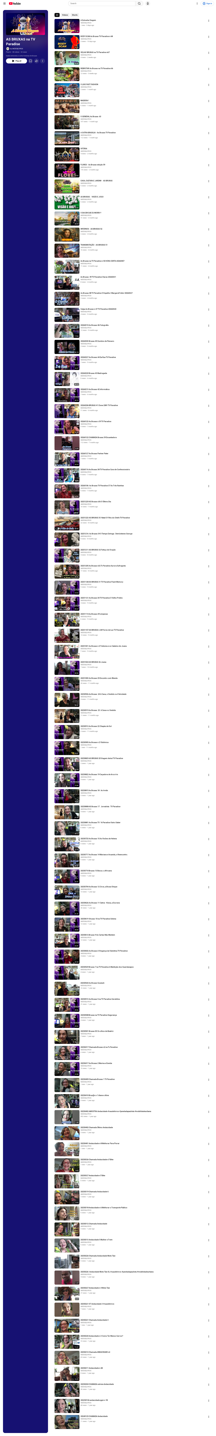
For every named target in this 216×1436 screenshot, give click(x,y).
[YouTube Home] (14, 3)
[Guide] (4, 3)
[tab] (57, 15)
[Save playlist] (30, 60)
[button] (25, 24)
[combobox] (102, 3)
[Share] (36, 60)
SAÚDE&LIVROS (85, 23)
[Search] (139, 3)
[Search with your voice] (147, 3)
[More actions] (42, 60)
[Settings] (197, 3)
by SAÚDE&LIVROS (16, 49)
